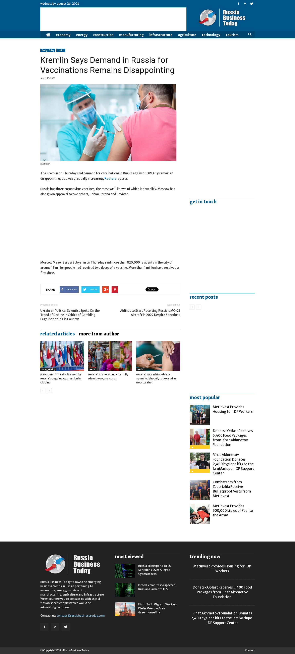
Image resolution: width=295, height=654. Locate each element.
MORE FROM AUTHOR (99, 333)
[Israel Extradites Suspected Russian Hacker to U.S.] (125, 590)
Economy (63, 35)
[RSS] (245, 3)
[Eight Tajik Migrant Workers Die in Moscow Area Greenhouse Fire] (125, 609)
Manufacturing (131, 35)
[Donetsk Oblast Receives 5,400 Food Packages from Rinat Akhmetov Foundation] (200, 439)
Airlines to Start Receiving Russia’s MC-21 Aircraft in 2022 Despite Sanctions (150, 313)
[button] (250, 35)
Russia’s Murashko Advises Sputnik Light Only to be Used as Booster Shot (156, 378)
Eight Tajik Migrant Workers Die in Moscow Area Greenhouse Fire (157, 608)
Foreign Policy (48, 50)
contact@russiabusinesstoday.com (81, 615)
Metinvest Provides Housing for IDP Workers (233, 409)
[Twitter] (252, 3)
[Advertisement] (110, 230)
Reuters (110, 178)
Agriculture (187, 35)
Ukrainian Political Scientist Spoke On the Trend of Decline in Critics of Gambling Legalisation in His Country (70, 315)
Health (61, 50)
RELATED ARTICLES (57, 333)
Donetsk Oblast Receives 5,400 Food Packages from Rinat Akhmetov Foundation (233, 438)
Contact (250, 650)
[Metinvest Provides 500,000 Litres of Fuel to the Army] (200, 514)
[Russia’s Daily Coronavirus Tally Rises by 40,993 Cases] (110, 356)
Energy (81, 35)
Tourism (232, 35)
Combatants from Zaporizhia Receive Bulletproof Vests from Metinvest (232, 489)
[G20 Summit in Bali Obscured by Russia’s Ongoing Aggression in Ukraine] (62, 356)
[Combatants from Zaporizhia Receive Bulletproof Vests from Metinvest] (200, 490)
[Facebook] (238, 3)
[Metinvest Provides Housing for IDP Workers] (200, 415)
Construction (103, 35)
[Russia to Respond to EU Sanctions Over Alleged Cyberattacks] (125, 571)
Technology (211, 35)
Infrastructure (160, 35)
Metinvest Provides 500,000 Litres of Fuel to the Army (233, 510)
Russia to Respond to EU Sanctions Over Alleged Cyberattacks (154, 570)
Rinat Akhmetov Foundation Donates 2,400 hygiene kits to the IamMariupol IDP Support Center (233, 464)
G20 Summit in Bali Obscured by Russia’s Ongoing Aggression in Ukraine (60, 378)
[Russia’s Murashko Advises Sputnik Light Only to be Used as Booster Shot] (158, 356)
